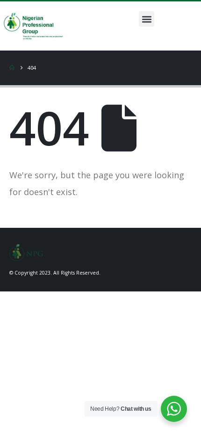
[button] (146, 19)
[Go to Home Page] (11, 68)
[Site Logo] (26, 251)
